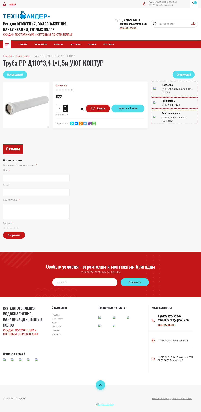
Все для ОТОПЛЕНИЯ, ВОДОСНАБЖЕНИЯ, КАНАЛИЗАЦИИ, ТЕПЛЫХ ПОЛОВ (35, 26)
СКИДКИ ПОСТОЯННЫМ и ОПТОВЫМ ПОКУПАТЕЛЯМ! (38, 34)
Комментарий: (11, 199)
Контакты (108, 44)
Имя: (6, 170)
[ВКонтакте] (76, 123)
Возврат (58, 44)
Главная (23, 44)
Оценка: (8, 223)
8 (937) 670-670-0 (130, 20)
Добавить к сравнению (82, 108)
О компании (41, 44)
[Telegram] (85, 123)
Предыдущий (15, 74)
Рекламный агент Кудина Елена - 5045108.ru (172, 398)
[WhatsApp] (94, 123)
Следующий (184, 74)
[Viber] (90, 123)
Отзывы (92, 44)
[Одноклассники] (81, 123)
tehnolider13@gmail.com (133, 24)
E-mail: (6, 185)
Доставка (75, 44)
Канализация (22, 56)
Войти (12, 4)
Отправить (14, 235)
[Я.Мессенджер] (72, 123)
